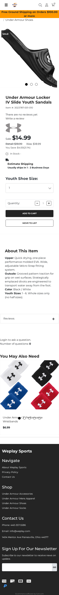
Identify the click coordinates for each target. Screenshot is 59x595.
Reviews (8, 318)
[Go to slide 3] (36, 84)
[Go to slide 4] (34, 418)
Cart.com (40, 594)
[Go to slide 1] (26, 84)
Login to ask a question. (15, 339)
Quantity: (14, 203)
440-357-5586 (18, 525)
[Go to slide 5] (39, 418)
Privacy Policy (10, 472)
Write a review (15, 118)
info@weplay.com (20, 531)
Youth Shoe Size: (22, 178)
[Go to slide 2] (31, 84)
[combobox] (30, 188)
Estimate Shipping (20, 163)
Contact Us (8, 476)
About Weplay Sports (14, 467)
